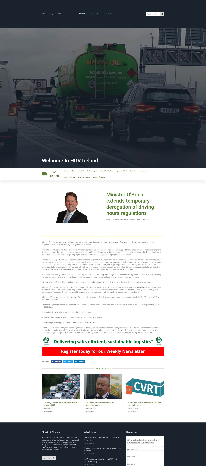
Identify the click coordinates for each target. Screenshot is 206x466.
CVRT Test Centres (84, 177)
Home (66, 171)
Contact (81, 171)
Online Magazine (92, 171)
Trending (132, 219)
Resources (143, 171)
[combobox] (153, 14)
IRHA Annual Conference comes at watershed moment (100, 404)
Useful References (99, 177)
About (73, 171)
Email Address (132, 449)
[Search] (162, 14)
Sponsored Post (122, 171)
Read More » (47, 411)
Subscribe (133, 171)
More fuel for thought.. (99, 14)
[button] (56, 361)
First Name (131, 456)
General (125, 219)
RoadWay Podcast (107, 171)
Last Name (131, 464)
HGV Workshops (69, 177)
